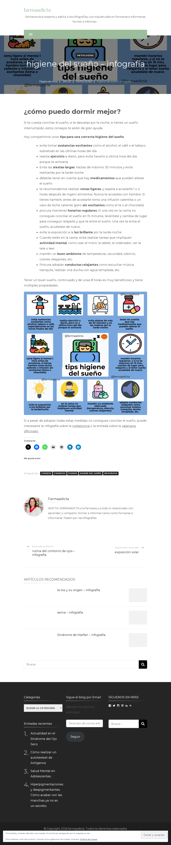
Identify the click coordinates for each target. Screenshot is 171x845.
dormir (72, 473)
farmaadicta (37, 10)
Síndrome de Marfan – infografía (81, 635)
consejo (46, 473)
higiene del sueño (90, 473)
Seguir (75, 737)
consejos (59, 473)
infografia (110, 473)
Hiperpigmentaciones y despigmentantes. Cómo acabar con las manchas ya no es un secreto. (47, 795)
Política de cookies (88, 839)
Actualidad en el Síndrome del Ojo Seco (44, 739)
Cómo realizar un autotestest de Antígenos (43, 757)
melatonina (81, 426)
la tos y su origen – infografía (78, 590)
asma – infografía (70, 612)
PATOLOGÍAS (85, 55)
